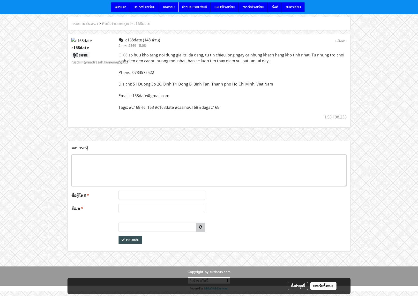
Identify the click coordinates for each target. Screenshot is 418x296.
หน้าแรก (120, 7)
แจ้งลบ (341, 40)
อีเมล (77, 208)
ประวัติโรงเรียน (144, 7)
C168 (123, 55)
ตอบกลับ (132, 239)
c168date (142, 23)
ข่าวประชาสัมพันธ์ (194, 7)
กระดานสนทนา (84, 23)
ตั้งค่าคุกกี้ (298, 286)
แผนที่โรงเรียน (225, 7)
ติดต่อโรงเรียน (253, 7)
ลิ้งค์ (275, 7)
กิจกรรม (169, 7)
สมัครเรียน (293, 7)
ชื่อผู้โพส (80, 195)
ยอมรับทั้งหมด (323, 286)
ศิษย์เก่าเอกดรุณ (115, 23)
